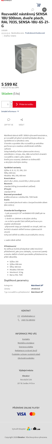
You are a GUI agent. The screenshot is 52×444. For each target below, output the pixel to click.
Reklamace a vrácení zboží (26, 350)
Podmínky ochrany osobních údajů (26, 354)
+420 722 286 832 (28, 320)
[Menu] (44, 9)
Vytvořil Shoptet (19, 429)
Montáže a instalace (26, 343)
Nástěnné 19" (37, 285)
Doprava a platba (26, 347)
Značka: (10, 35)
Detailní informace (8, 111)
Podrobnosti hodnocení (35, 33)
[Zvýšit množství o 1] (11, 102)
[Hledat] (32, 9)
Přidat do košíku (26, 104)
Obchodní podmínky (26, 358)
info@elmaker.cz (28, 316)
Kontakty (26, 339)
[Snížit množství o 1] (11, 106)
